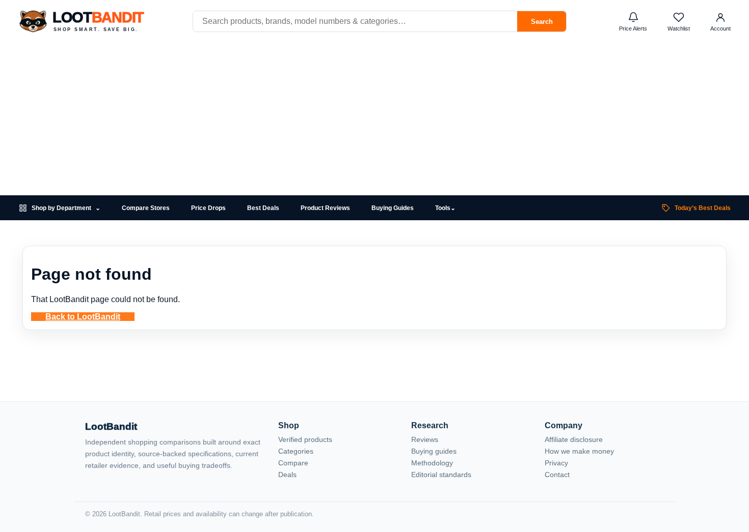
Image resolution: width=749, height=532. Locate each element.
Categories (295, 451)
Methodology (432, 463)
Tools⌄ (445, 208)
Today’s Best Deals (703, 208)
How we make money (579, 451)
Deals (287, 474)
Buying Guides (392, 208)
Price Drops (208, 208)
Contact (557, 474)
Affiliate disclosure (574, 439)
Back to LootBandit (82, 316)
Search (542, 21)
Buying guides (434, 451)
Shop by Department (66, 208)
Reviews (424, 439)
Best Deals (263, 208)
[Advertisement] (374, 119)
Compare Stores (146, 208)
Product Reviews (325, 208)
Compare (293, 463)
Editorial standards (441, 474)
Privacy (556, 463)
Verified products (305, 439)
